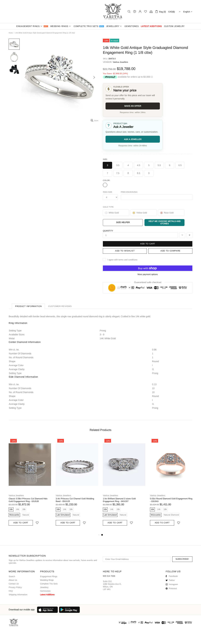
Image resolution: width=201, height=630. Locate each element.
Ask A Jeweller (132, 139)
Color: (106, 180)
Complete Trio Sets (49, 584)
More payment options (148, 274)
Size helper (123, 222)
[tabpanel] (124, 485)
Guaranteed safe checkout (147, 282)
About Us (13, 580)
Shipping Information (18, 594)
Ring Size (107, 192)
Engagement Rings (48, 576)
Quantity (108, 231)
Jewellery (44, 587)
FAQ (11, 591)
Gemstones (45, 591)
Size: (105, 159)
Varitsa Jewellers (113, 11)
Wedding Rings (47, 580)
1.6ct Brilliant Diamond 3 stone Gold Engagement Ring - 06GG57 (119, 499)
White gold (105, 185)
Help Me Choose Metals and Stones (165, 222)
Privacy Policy (15, 587)
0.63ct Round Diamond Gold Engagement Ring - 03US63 (171, 499)
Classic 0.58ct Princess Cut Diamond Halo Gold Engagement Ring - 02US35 (28, 499)
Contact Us (14, 584)
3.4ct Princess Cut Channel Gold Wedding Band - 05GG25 (75, 499)
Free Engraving (129, 192)
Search (12, 576)
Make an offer (132, 106)
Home (11, 33)
